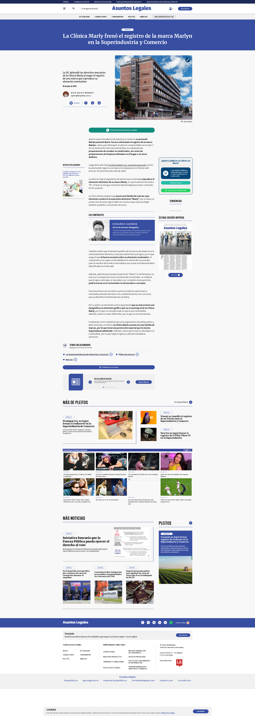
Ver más (174, 275)
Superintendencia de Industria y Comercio (162, 2)
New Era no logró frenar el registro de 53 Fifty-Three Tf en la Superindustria (175, 435)
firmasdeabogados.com (143, 680)
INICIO (65, 651)
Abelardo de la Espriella (102, 2)
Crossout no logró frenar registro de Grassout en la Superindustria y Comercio (175, 539)
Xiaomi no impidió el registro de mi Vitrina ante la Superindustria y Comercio (176, 418)
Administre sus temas (110, 367)
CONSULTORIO (101, 17)
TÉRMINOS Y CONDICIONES (113, 662)
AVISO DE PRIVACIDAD (137, 657)
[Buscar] (73, 8)
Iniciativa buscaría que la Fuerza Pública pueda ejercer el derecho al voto (86, 541)
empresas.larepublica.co (115, 680)
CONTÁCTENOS (109, 652)
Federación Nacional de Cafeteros (129, 2)
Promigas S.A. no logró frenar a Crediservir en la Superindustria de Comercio (78, 424)
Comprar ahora (175, 183)
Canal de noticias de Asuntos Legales (123, 130)
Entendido (201, 711)
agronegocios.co (90, 680)
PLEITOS (131, 17)
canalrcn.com (166, 680)
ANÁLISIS (144, 17)
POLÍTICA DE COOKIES (111, 668)
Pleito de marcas (127, 354)
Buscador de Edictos (164, 17)
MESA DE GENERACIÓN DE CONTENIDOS (137, 652)
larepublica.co (71, 680)
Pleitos (165, 523)
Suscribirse (185, 9)
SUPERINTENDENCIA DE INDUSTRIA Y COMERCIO (137, 668)
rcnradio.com (184, 680)
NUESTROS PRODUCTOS (112, 657)
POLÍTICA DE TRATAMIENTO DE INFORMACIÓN (139, 662)
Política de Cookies (168, 713)
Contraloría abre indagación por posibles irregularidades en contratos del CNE (108, 574)
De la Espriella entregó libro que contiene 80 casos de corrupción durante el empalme (76, 574)
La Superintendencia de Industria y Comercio (87, 354)
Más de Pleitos (75, 402)
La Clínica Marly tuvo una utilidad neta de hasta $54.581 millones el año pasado (72, 174)
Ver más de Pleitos (181, 402)
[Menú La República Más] (64, 8)
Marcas (69, 359)
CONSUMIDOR (117, 17)
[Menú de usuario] (170, 8)
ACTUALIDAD (84, 17)
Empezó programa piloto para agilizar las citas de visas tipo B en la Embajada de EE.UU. (139, 574)
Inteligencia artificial (81, 2)
